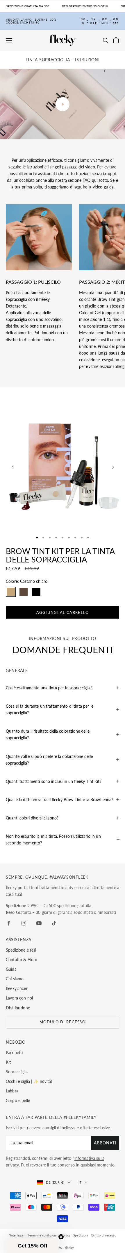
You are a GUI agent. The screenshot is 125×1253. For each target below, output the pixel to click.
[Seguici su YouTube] (39, 923)
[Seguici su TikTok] (54, 923)
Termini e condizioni (42, 1235)
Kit (8, 1062)
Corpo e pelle (18, 1100)
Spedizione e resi (21, 950)
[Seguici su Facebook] (9, 923)
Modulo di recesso (62, 1022)
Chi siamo (15, 978)
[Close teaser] (61, 1237)
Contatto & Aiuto (21, 959)
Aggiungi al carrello (62, 612)
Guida (11, 969)
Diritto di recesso (104, 1235)
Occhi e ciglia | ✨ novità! (29, 1081)
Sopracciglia (17, 1071)
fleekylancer (17, 988)
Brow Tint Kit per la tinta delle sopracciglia (60, 555)
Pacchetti (14, 1052)
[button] (32, 1245)
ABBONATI (105, 1142)
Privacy (65, 1235)
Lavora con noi (19, 997)
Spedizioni (80, 1235)
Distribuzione (18, 1007)
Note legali (17, 1235)
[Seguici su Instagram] (24, 923)
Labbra (12, 1090)
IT (80, 1182)
